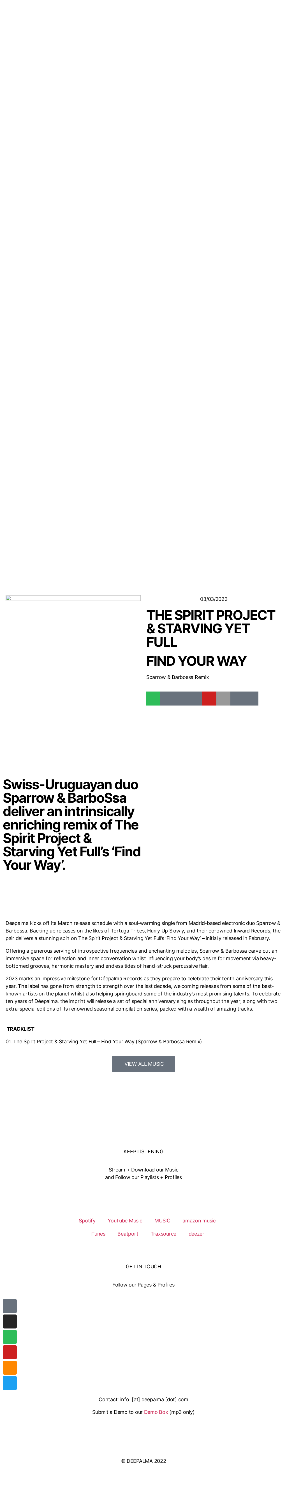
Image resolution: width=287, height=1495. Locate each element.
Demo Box (156, 1412)
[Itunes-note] (195, 699)
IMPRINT (143, 1436)
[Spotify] (153, 699)
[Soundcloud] (10, 1368)
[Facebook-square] (10, 1306)
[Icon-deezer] (251, 699)
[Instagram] (10, 1321)
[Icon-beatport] (167, 699)
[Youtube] (209, 699)
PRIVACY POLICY (143, 1448)
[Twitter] (10, 1383)
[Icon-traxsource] (181, 699)
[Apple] (223, 699)
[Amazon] (237, 699)
